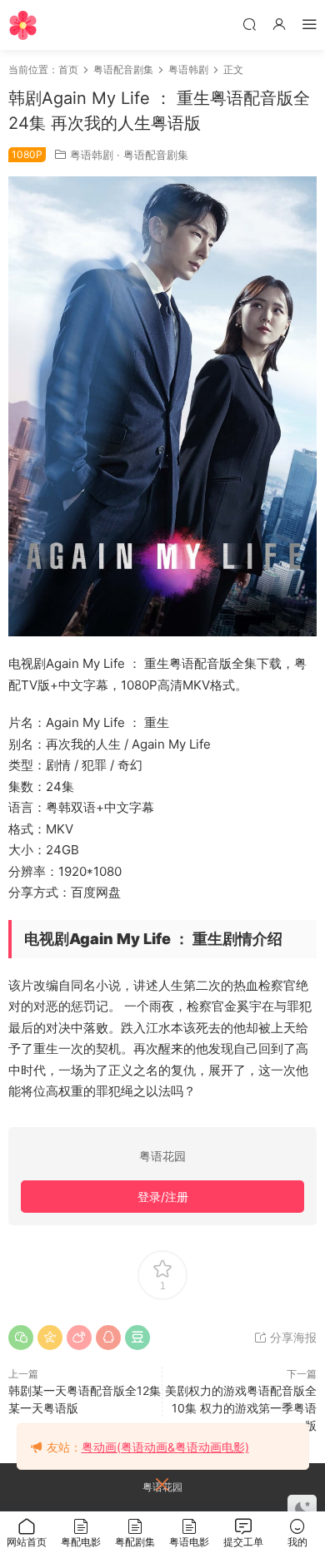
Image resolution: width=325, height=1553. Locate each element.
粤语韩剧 (91, 154)
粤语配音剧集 (155, 154)
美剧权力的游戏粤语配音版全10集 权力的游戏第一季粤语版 (241, 1407)
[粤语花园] (23, 25)
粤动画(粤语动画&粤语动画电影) (165, 1447)
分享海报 (292, 1337)
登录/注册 (163, 1196)
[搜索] (249, 23)
